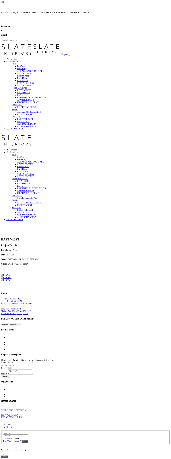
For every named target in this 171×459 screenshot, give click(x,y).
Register (9, 427)
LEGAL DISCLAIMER (11, 417)
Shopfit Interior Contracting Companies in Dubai (27, 337)
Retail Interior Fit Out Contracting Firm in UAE (26, 342)
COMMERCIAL (13, 394)
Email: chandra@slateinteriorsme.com (17, 303)
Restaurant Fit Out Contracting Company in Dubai (27, 340)
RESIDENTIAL (13, 387)
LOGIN (4, 457)
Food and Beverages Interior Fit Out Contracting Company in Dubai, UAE (38, 347)
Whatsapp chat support (11, 324)
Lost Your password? (12, 441)
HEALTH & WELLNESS (17, 392)
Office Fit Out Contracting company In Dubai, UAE (28, 344)
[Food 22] (6, 277)
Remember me (12, 438)
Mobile (5, 365)
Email (4, 368)
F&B (8, 389)
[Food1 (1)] (6, 280)
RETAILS (10, 396)
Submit (5, 376)
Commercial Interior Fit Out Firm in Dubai (24, 335)
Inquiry (5, 374)
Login (8, 425)
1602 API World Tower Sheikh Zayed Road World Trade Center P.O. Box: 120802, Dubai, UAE (18, 311)
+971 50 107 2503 (12, 298)
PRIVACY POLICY (10, 415)
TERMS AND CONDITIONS (14, 410)
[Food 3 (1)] (6, 275)
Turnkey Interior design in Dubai (20, 349)
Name (4, 362)
